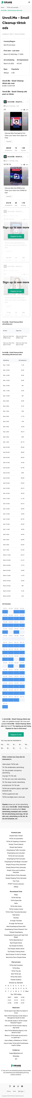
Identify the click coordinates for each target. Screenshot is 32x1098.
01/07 (22, 1003)
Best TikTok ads (16, 974)
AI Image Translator (16, 921)
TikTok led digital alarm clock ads (13, 797)
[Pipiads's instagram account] (22, 1086)
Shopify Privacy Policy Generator (16, 864)
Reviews (16, 918)
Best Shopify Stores (16, 943)
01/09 (9, 1003)
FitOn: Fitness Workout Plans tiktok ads (10, 744)
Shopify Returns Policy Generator (16, 875)
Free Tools (16, 881)
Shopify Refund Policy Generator (16, 867)
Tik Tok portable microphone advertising (12, 771)
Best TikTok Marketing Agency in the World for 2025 (16, 1032)
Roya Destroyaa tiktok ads (28, 744)
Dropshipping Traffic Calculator (16, 850)
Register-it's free (16, 236)
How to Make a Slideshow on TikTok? (16, 1040)
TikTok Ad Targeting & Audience (16, 841)
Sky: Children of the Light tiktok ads (4, 748)
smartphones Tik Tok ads (10, 785)
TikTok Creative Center (16, 909)
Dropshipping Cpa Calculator (16, 853)
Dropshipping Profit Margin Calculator (16, 862)
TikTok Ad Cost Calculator (16, 856)
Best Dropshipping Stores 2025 (16, 926)
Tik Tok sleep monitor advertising (13, 782)
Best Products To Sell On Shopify (16, 954)
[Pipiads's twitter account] (14, 1086)
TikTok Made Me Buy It (16, 940)
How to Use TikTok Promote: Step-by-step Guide (16, 1027)
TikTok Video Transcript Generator (16, 912)
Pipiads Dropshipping (16, 932)
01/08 (16, 1003)
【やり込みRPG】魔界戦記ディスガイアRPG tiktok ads (22, 748)
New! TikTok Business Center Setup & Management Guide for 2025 (16, 1017)
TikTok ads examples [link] (13, 7)
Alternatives (16, 915)
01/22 (22, 997)
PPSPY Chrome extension (16, 884)
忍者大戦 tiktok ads (16, 748)
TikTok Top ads (16, 971)
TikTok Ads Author (16, 977)
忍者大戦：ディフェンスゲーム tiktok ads (10, 748)
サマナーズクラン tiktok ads (28, 748)
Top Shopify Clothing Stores (16, 951)
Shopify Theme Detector (16, 844)
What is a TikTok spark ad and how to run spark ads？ (16, 1036)
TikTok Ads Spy (16, 897)
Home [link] (3, 7)
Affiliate (16, 887)
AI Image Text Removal (16, 923)
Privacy (9, 1091)
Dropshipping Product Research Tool (16, 929)
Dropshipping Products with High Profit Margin (16, 936)
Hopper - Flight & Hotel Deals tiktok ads (4, 744)
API (16, 1059)
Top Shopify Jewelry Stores (16, 949)
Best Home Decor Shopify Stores (16, 957)
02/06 (16, 997)
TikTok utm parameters (16, 838)
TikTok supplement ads (10, 794)
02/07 (9, 997)
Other (26, 991)
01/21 (9, 1000)
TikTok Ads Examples (16, 965)
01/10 (22, 1000)
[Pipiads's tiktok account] (18, 1086)
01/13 (16, 1000)
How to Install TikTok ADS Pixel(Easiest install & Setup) (16, 1044)
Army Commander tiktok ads (16, 744)
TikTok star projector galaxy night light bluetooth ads (15, 789)
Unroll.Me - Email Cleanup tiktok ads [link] (11, 10)
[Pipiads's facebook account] (10, 1086)
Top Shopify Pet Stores (16, 946)
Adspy (16, 895)
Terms (14, 1091)
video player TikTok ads (10, 764)
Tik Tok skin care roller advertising (14, 779)
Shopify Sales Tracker (16, 836)
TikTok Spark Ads (16, 900)
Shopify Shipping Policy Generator (16, 878)
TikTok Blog (16, 968)
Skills (16, 903)
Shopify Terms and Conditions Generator (16, 871)
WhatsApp (16, 1056)
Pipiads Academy (16, 980)
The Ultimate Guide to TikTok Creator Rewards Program (16, 1022)
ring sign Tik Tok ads (9, 776)
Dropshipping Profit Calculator (16, 859)
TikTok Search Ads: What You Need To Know (16, 1012)
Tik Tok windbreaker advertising (13, 767)
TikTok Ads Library (16, 906)
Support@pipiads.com (16, 1053)
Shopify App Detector (16, 847)
